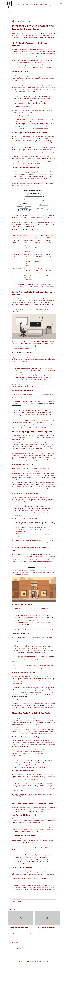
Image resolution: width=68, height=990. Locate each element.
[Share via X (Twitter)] (16, 897)
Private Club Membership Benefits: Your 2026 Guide (20, 928)
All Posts (10, 12)
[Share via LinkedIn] (19, 897)
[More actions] (55, 21)
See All (58, 908)
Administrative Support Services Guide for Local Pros (46, 928)
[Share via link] (22, 897)
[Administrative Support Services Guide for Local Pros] (47, 918)
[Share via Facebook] (12, 897)
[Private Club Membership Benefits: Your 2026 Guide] (20, 918)
